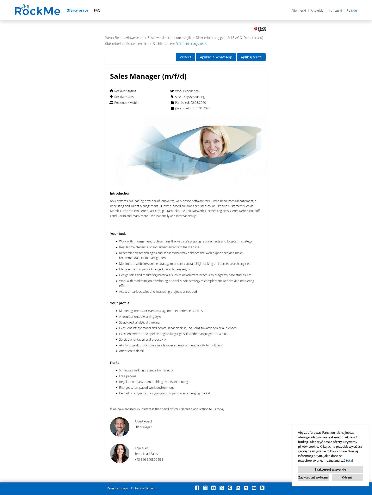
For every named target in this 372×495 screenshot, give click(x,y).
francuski (335, 10)
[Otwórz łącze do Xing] (246, 487)
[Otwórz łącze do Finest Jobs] (213, 487)
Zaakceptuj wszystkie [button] (330, 469)
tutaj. (350, 460)
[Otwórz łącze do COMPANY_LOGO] (38, 10)
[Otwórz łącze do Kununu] (262, 487)
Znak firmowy (117, 488)
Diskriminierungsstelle (191, 44)
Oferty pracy (77, 10)
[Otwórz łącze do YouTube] (254, 487)
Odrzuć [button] (347, 477)
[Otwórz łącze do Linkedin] (238, 487)
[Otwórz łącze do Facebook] (197, 487)
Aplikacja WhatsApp (216, 57)
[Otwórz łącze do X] (222, 487)
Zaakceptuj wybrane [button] (313, 477)
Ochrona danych (143, 488)
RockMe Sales (123, 97)
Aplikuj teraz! (251, 57)
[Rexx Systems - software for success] (260, 29)
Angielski (317, 10)
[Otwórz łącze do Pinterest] (230, 487)
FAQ (97, 10)
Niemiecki (299, 10)
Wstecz (185, 57)
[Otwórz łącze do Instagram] (205, 487)
